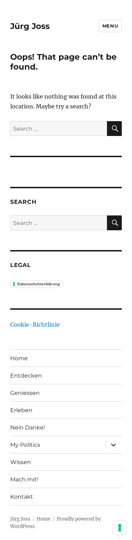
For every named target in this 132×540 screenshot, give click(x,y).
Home (19, 358)
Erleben (21, 410)
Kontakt (21, 496)
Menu (110, 26)
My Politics (25, 444)
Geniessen (25, 393)
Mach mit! (24, 479)
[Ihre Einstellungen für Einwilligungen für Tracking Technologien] (119, 527)
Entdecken (26, 375)
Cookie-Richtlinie (35, 324)
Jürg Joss (30, 26)
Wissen (20, 462)
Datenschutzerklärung (38, 283)
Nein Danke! (27, 427)
